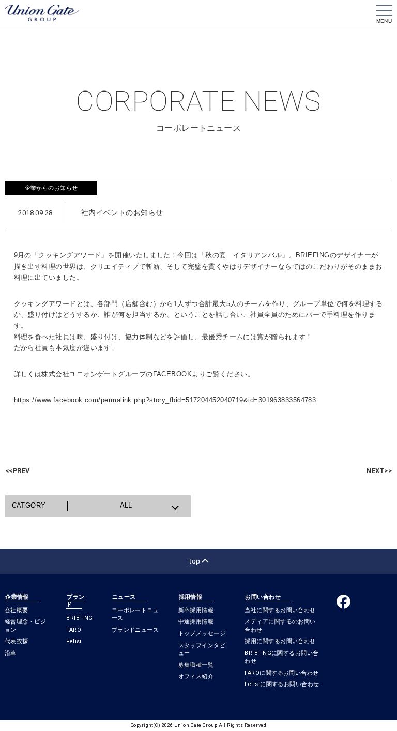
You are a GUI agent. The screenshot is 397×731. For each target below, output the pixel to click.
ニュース (124, 596)
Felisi (74, 641)
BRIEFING (79, 618)
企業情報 (17, 596)
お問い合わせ (263, 596)
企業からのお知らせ (51, 188)
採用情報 (191, 596)
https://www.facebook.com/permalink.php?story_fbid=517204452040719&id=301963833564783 (165, 400)
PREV (17, 471)
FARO (73, 630)
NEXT (379, 471)
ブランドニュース (135, 630)
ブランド (75, 600)
